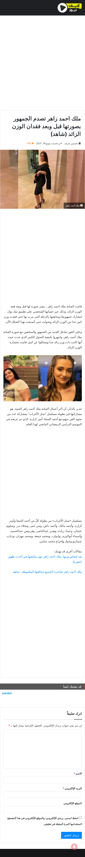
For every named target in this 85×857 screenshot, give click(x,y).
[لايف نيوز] (69, 8)
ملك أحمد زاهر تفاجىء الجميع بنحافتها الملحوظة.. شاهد (47, 572)
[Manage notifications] (74, 847)
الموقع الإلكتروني (72, 803)
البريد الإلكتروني (72, 788)
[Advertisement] (42, 62)
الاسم (78, 773)
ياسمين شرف (71, 143)
